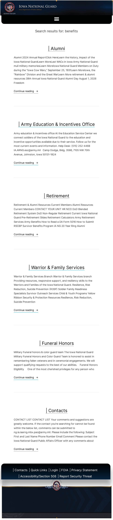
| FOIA (63, 470)
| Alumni (56, 48)
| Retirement (56, 196)
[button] (57, 19)
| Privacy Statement (83, 470)
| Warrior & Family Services (56, 267)
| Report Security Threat (75, 476)
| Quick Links (38, 470)
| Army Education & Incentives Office (56, 124)
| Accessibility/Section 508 (37, 476)
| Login (53, 470)
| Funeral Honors (56, 343)
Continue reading (26, 91)
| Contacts (56, 410)
